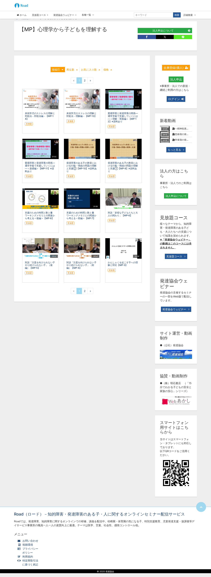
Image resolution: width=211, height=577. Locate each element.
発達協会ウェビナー (63, 15)
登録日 (56, 69)
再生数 (70, 69)
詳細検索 (188, 15)
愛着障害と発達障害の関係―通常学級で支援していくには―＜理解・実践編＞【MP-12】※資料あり (123, 117)
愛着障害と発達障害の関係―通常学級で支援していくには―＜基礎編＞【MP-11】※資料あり (40, 166)
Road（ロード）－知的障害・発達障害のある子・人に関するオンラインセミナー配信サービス (99, 514)
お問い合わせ (30, 540)
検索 (177, 15)
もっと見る (175, 149)
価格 (106, 69)
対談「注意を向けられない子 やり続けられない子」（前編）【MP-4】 (82, 265)
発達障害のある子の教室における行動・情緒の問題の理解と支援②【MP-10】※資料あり (81, 166)
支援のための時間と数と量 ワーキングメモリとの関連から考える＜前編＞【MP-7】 (81, 215)
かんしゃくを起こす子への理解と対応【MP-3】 (123, 264)
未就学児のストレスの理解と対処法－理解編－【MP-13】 (81, 114)
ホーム (23, 15)
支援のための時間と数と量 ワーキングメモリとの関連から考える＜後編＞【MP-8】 (40, 215)
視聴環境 (27, 544)
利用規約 (27, 556)
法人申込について (163, 30)
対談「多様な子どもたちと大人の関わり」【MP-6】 (123, 214)
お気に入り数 (89, 69)
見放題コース (39, 15)
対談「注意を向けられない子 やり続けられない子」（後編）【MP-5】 (41, 265)
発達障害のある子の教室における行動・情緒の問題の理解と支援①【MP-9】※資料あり (123, 166)
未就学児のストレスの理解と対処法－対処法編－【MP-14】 (40, 116)
